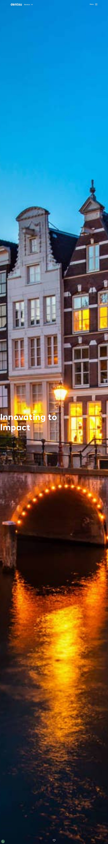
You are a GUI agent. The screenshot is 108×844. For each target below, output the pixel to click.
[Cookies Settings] (3, 841)
